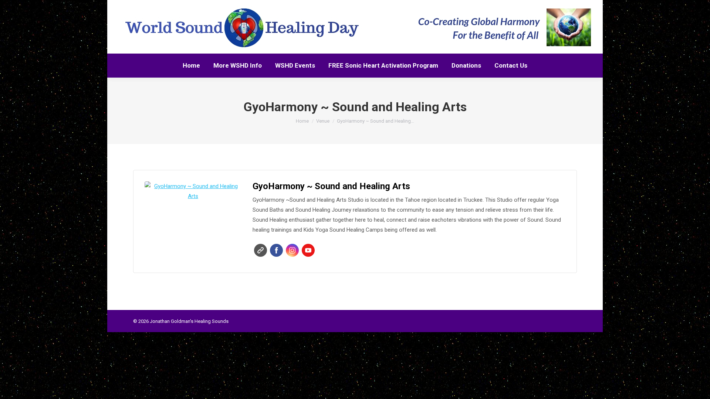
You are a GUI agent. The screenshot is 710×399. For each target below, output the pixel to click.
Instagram (292, 250)
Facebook (276, 250)
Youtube (308, 250)
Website (260, 250)
